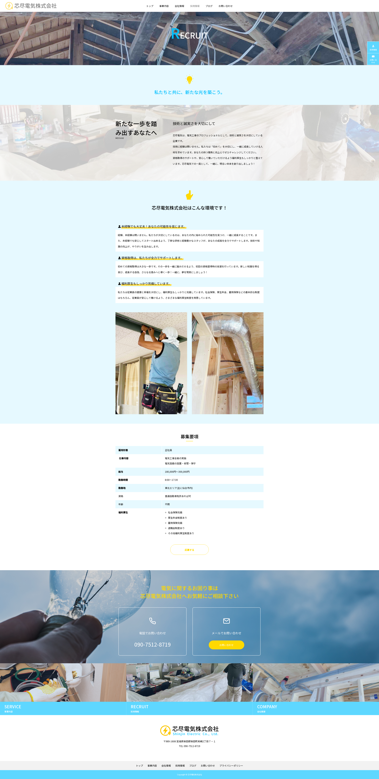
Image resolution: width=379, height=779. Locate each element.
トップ (149, 6)
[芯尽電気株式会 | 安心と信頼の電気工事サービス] (30, 6)
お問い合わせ (226, 6)
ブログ (209, 6)
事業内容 (164, 6)
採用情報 (195, 6)
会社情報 (179, 6)
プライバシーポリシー (231, 765)
